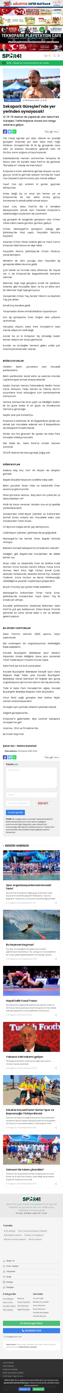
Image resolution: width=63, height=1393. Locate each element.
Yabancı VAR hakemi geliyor (24, 1056)
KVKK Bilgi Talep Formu (13, 1376)
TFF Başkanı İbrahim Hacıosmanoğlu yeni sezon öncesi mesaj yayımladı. (28, 1062)
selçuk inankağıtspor (34, 1235)
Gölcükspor (8, 1310)
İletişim (10, 1287)
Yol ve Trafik (38, 1298)
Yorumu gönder (15, 812)
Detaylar (23, 1389)
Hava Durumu (39, 1305)
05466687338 (33, 1330)
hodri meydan (35, 1239)
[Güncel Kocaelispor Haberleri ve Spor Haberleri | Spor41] (11, 55)
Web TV (10, 1260)
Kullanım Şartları (10, 1369)
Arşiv (8, 1276)
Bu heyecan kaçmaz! (20, 944)
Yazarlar (10, 1271)
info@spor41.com (14, 1336)
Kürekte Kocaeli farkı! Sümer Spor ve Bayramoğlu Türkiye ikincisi (30, 1111)
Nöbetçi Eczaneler (41, 1302)
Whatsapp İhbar (33, 1323)
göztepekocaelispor (13, 1235)
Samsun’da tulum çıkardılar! (25, 1169)
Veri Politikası (8, 1366)
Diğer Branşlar (13, 100)
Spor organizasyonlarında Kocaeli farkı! (28, 886)
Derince (20, 1298)
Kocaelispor (8, 1298)
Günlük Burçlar (39, 1316)
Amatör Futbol (9, 1306)
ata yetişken (10, 1231)
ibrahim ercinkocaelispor (15, 1239)
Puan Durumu (39, 1309)
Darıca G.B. (8, 1302)
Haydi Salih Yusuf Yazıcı (21, 1000)
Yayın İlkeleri (8, 1362)
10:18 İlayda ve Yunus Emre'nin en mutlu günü (31, 63)
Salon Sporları (23, 1302)
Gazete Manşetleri (41, 1312)
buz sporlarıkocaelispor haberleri (32, 1231)
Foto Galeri (12, 1266)
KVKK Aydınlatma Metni (13, 1373)
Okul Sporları (23, 1306)
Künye (9, 1282)
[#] (31, 1199)
